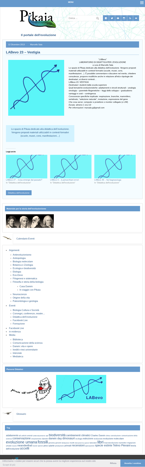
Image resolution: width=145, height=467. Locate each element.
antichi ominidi (27, 436)
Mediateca (18, 356)
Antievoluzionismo (22, 255)
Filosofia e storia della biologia (28, 282)
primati (67, 445)
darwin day (55, 438)
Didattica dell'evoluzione (18, 193)
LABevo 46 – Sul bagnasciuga (107, 180)
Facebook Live (20, 320)
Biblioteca (18, 339)
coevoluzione (115, 436)
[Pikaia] (37, 27)
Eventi (12, 305)
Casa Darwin (26, 286)
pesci (45, 446)
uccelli (24, 448)
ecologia (78, 439)
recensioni (78, 445)
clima (108, 436)
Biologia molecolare (23, 261)
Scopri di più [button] (9, 465)
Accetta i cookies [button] (132, 463)
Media (12, 335)
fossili (43, 442)
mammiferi (123, 443)
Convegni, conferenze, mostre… (29, 313)
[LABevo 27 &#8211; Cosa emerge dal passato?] (26, 166)
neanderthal (24, 445)
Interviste (17, 353)
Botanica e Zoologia (23, 265)
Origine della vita (21, 298)
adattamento (12, 435)
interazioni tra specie (82, 443)
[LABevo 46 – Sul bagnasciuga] (115, 166)
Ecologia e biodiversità (24, 268)
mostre (14, 446)
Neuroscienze (20, 294)
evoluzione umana (21, 442)
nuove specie (38, 446)
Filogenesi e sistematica (25, 278)
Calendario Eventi (25, 238)
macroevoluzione (111, 443)
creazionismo (36, 439)
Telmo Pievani (121, 445)
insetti (72, 443)
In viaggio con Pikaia (30, 290)
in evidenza (15, 331)
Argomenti (14, 250)
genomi (58, 443)
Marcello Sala (36, 44)
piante (52, 446)
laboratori (93, 443)
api (47, 436)
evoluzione (98, 439)
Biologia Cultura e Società (26, 310)
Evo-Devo (18, 275)
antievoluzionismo (39, 435)
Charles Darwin (98, 435)
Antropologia (19, 258)
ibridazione (65, 443)
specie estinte (103, 445)
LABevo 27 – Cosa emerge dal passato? (24, 180)
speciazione (89, 446)
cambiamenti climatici (78, 435)
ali (20, 436)
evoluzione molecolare (113, 438)
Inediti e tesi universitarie (25, 349)
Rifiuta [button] (113, 463)
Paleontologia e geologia (25, 301)
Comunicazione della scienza (27, 343)
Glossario (21, 414)
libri (100, 442)
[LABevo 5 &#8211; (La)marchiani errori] (70, 166)
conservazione (21, 438)
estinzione (88, 438)
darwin (45, 438)
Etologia (17, 272)
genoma (51, 443)
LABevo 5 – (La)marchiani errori (64, 180)
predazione (59, 446)
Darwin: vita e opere (23, 346)
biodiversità (57, 435)
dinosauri (68, 438)
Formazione (19, 323)
